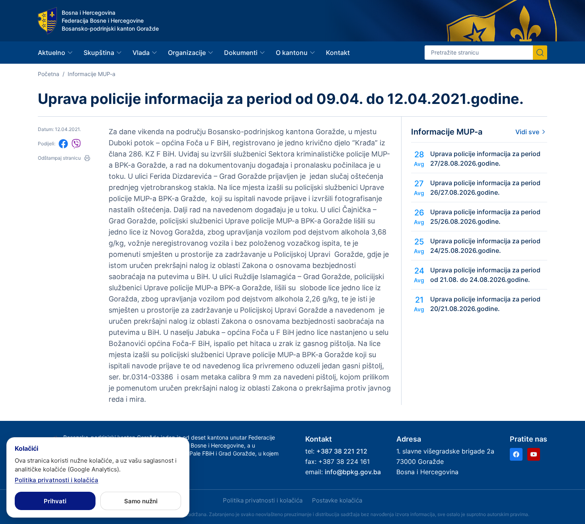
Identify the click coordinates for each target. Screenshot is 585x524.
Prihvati (55, 501)
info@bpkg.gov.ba (353, 472)
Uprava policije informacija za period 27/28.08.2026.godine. (485, 158)
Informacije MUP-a (91, 73)
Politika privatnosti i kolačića (262, 500)
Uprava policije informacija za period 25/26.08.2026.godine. (485, 216)
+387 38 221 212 (341, 451)
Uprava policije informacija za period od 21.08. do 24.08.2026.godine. (485, 275)
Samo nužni (141, 501)
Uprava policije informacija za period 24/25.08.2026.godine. (485, 245)
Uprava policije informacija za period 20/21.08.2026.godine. (485, 304)
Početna (48, 73)
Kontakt (338, 53)
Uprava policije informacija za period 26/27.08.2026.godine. (485, 187)
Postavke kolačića (337, 500)
